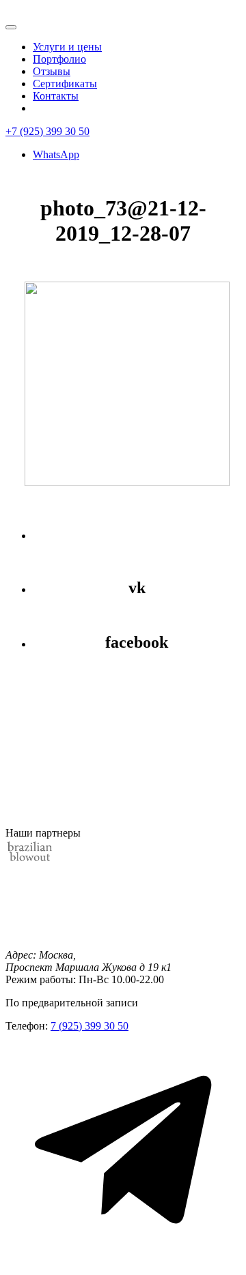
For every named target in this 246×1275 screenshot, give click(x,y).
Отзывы (51, 71)
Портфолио (59, 59)
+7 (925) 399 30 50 (47, 131)
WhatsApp (56, 154)
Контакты (56, 96)
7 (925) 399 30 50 (89, 1026)
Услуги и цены (67, 46)
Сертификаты (65, 83)
